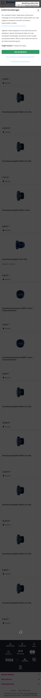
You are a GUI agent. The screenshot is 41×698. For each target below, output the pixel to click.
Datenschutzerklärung (31, 5)
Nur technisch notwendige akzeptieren (20, 57)
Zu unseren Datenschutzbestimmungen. (14, 26)
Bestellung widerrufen (30, 3)
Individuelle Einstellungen (20, 61)
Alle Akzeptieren (20, 52)
